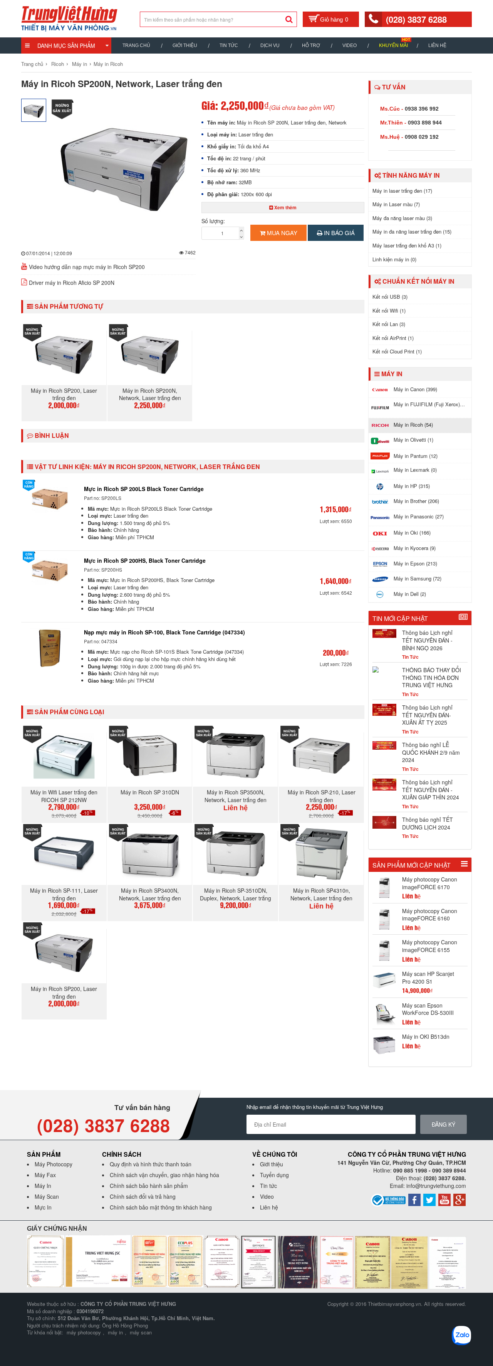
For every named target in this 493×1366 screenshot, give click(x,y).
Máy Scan (47, 1196)
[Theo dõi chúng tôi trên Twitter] (429, 1199)
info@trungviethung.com (436, 1185)
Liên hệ (437, 45)
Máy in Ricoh (108, 63)
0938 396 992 (422, 109)
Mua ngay (281, 233)
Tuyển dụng (274, 1175)
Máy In (43, 1185)
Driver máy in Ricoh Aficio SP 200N (71, 282)
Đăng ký (443, 1124)
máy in (115, 1332)
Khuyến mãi (393, 45)
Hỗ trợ (311, 45)
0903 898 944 (425, 122)
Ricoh (57, 63)
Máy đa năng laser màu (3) (402, 218)
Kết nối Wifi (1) (389, 310)
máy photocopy (84, 1332)
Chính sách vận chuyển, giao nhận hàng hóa (164, 1175)
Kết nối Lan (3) (388, 324)
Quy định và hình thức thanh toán (150, 1164)
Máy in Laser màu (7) (396, 204)
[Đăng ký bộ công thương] (388, 1199)
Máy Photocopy (53, 1164)
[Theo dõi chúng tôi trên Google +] (459, 1199)
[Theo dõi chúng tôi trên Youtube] (444, 1199)
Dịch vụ (270, 45)
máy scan (141, 1332)
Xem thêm (285, 207)
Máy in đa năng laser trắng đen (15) (411, 231)
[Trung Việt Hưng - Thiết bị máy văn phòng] (69, 18)
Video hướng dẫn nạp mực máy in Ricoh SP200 (87, 267)
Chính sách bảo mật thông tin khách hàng (161, 1207)
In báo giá (338, 233)
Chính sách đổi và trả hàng (143, 1196)
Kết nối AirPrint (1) (393, 338)
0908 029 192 (422, 137)
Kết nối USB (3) (389, 296)
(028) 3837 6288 (416, 19)
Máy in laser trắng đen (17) (402, 190)
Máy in (79, 63)
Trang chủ (136, 45)
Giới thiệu (185, 45)
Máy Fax (45, 1175)
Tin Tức (229, 45)
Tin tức (268, 1185)
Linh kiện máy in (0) (394, 259)
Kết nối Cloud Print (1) (397, 351)
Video (349, 45)
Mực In (43, 1207)
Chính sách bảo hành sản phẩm (149, 1185)
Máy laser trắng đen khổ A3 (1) (406, 245)
